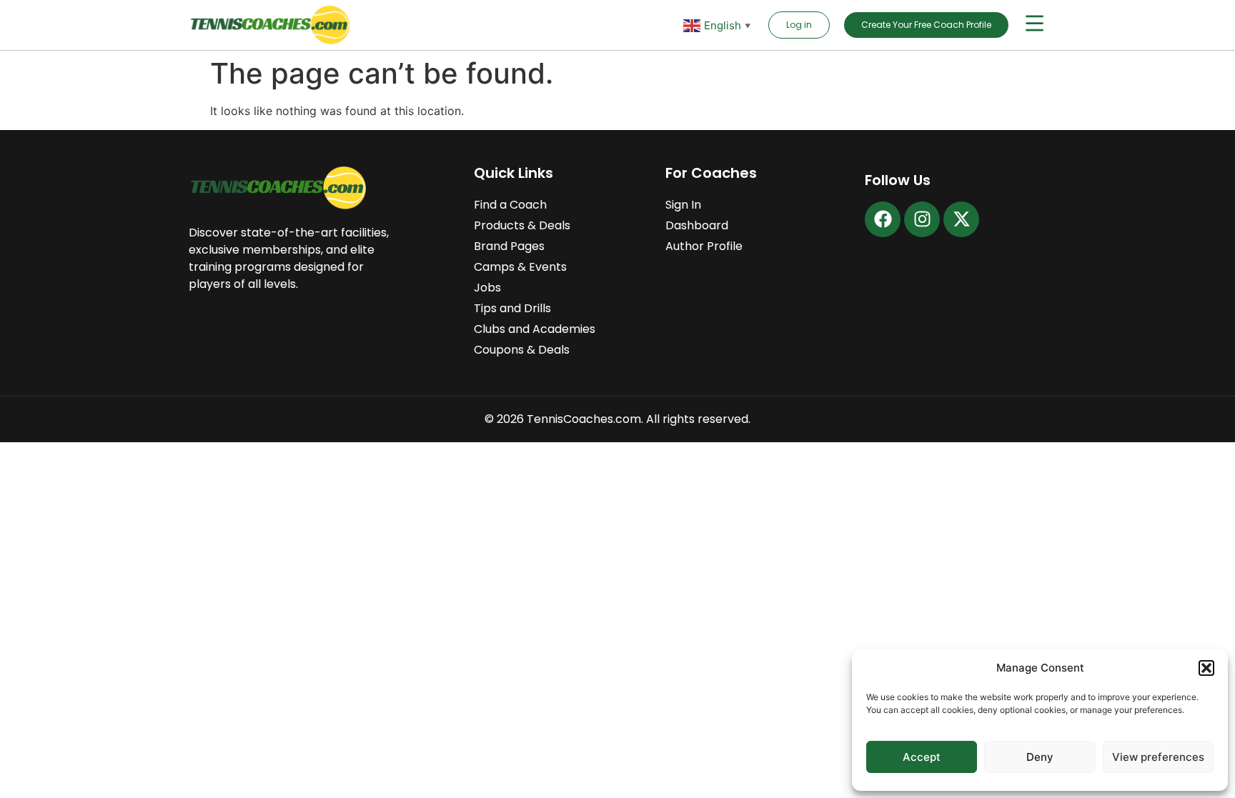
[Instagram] (922, 219)
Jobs (487, 287)
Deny (1039, 757)
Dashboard (696, 225)
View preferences (1158, 757)
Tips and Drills (512, 308)
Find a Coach (510, 204)
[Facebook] (883, 219)
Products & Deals (522, 225)
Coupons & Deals (522, 349)
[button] (1206, 668)
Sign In (683, 204)
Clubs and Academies (534, 329)
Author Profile (704, 246)
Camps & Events (520, 267)
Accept (922, 757)
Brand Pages (509, 246)
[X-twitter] (961, 219)
